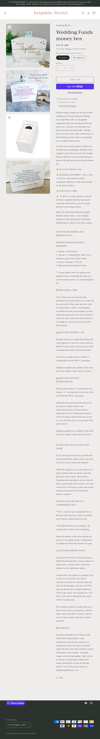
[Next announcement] (95, 3)
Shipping (68, 49)
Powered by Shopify (29, 733)
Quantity (59, 63)
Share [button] (61, 678)
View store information (67, 106)
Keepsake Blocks (17, 733)
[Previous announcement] (4, 3)
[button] (5, 13)
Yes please (63, 58)
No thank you (78, 58)
